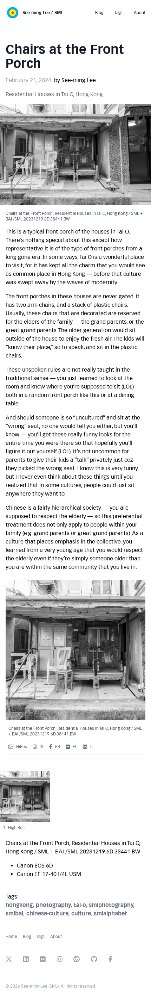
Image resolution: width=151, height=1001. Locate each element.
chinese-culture (48, 913)
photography (55, 905)
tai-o (81, 905)
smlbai (16, 913)
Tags (41, 936)
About (56, 936)
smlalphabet (110, 913)
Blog (27, 936)
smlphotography (111, 905)
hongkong (21, 905)
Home (11, 936)
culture (82, 913)
